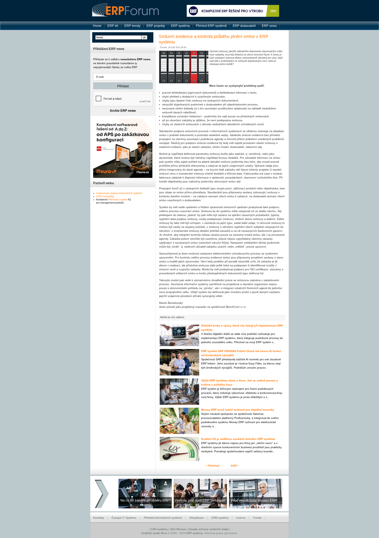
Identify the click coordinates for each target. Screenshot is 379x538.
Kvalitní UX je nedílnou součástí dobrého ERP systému (238, 438)
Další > (234, 465)
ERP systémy (194, 533)
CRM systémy (220, 517)
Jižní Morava (178, 529)
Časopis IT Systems (124, 517)
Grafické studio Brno (154, 533)
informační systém (118, 199)
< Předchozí (212, 465)
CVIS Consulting (105, 196)
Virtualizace (196, 517)
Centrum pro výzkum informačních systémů (119, 193)
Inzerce (240, 517)
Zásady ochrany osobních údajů (208, 529)
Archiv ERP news (123, 110)
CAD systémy (159, 529)
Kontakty (98, 517)
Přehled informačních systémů (163, 517)
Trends (257, 517)
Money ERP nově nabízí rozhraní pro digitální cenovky (237, 409)
